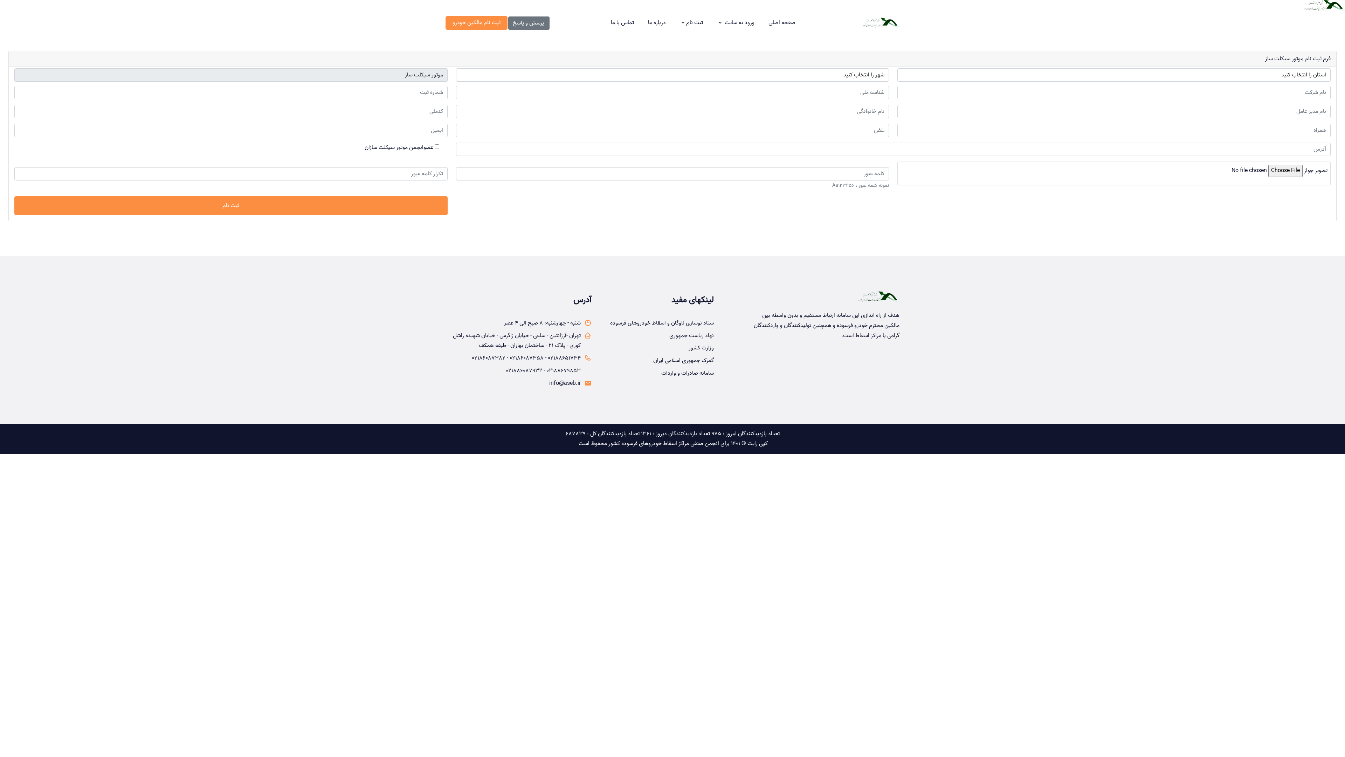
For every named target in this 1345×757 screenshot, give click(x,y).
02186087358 (527, 358)
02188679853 (563, 370)
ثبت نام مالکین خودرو (477, 22)
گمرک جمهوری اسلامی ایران (683, 360)
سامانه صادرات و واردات (687, 373)
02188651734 (564, 358)
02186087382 (488, 358)
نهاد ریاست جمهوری (691, 335)
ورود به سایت (739, 22)
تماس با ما (622, 22)
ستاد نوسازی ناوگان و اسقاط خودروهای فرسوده (662, 323)
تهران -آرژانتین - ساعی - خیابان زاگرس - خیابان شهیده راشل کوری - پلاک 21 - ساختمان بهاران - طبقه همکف (517, 340)
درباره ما (657, 22)
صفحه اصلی (781, 22)
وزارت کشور (701, 348)
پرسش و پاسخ (528, 23)
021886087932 (524, 370)
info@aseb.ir (565, 383)
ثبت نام (694, 22)
